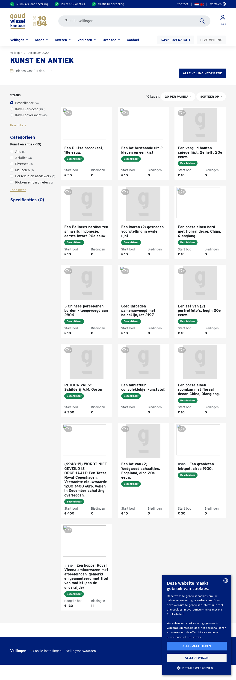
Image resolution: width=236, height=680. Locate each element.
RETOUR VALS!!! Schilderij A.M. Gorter (83, 387)
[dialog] (196, 625)
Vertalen (216, 4)
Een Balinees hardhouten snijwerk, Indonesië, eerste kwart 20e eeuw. (86, 231)
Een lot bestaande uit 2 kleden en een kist (142, 150)
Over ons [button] (110, 40)
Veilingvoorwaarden (81, 651)
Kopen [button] (40, 40)
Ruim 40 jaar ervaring (32, 4)
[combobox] (225, 580)
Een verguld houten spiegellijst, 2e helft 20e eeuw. (200, 152)
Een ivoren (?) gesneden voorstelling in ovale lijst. (142, 231)
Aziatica (23, 158)
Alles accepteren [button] (197, 646)
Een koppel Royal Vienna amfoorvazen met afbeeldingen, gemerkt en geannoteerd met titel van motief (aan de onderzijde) (86, 576)
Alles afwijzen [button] (197, 658)
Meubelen (24, 170)
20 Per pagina (177, 96)
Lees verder (193, 637)
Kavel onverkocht (31, 115)
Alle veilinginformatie (202, 73)
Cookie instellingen (47, 651)
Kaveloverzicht (176, 40)
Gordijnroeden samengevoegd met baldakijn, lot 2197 (138, 310)
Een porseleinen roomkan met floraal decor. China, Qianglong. (199, 389)
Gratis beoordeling (111, 4)
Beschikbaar (27, 103)
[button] (197, 668)
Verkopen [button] (85, 40)
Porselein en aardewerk (35, 176)
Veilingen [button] (17, 40)
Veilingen (16, 52)
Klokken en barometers (34, 182)
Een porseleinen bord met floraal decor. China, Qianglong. (199, 231)
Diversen (24, 164)
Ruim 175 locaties (73, 4)
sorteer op (210, 96)
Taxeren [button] (61, 40)
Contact (182, 4)
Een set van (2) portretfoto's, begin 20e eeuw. (199, 310)
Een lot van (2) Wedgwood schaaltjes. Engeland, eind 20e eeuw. (140, 471)
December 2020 (38, 52)
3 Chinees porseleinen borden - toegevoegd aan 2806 (86, 310)
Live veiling (211, 40)
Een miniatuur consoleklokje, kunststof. (143, 387)
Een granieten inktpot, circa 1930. (196, 466)
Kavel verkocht (30, 109)
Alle (20, 151)
